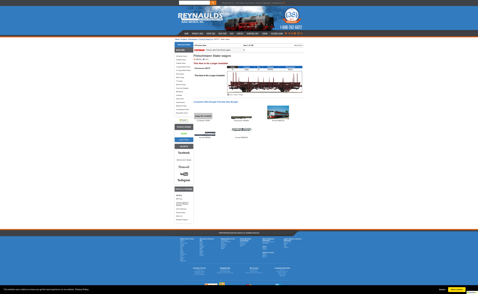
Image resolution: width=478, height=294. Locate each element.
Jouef (182, 255)
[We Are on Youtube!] (295, 33)
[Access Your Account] (276, 33)
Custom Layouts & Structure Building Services (182, 204)
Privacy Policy (180, 212)
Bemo (182, 252)
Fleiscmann (183, 243)
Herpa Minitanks (226, 241)
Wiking (265, 255)
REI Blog (179, 195)
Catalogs (179, 95)
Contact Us (199, 269)
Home (177, 39)
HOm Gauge (180, 77)
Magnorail (183, 260)
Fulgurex (242, 243)
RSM (201, 248)
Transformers (180, 102)
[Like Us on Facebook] (286, 33)
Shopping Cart (277, 3)
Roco (181, 241)
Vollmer (202, 246)
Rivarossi (183, 254)
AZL (181, 256)
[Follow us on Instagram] (298, 33)
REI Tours (179, 199)
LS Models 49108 (203, 121)
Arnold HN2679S (241, 137)
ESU (285, 244)
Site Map (282, 275)
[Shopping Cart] (252, 33)
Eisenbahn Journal (268, 241)
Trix (181, 248)
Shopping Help (225, 269)
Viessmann (287, 241)
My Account (253, 271)
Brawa (182, 244)
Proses (202, 254)
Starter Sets (180, 98)
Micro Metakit (244, 241)
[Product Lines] (197, 33)
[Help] (232, 33)
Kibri (201, 243)
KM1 (181, 259)
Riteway (265, 248)
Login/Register (254, 269)
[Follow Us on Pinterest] (291, 33)
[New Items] (223, 33)
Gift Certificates (181, 209)
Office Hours (282, 272)
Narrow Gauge (181, 84)
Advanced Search (184, 45)
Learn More (184, 140)
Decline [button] (442, 290)
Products (184, 39)
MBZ (201, 252)
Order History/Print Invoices (253, 272)
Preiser (202, 247)
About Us (282, 269)
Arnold (182, 258)
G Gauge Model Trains (183, 70)
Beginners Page (181, 106)
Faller (201, 241)
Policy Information (225, 271)
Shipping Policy (199, 272)
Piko (181, 247)
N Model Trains (181, 60)
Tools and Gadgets (182, 88)
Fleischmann (192, 39)
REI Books (179, 91)
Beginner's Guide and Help (225, 272)
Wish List (259, 3)
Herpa (264, 254)
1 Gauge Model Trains (183, 67)
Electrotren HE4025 (241, 121)
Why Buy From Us (228, 3)
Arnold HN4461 (205, 137)
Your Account (250, 3)
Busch (202, 251)
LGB (181, 250)
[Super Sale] (211, 33)
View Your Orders (199, 271)
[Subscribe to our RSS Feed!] (301, 33)
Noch (201, 244)
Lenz (285, 246)
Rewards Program (182, 219)
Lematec (242, 244)
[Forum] (264, 33)
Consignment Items (182, 109)
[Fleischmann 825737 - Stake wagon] (235, 95)
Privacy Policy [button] (82, 289)
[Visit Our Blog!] (289, 33)
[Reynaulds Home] (182, 33)
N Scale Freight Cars (205, 39)
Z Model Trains (181, 63)
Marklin (182, 240)
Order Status (240, 3)
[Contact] (240, 33)
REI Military (224, 240)
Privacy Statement (199, 274)
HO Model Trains (181, 56)
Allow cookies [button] (457, 290)
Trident (223, 247)
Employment (282, 274)
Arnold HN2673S (278, 121)
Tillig (181, 251)
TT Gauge (179, 81)
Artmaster (224, 244)
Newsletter (267, 3)
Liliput (182, 245)
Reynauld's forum (182, 113)
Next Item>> (298, 45)
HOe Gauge (180, 74)
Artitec (202, 255)
